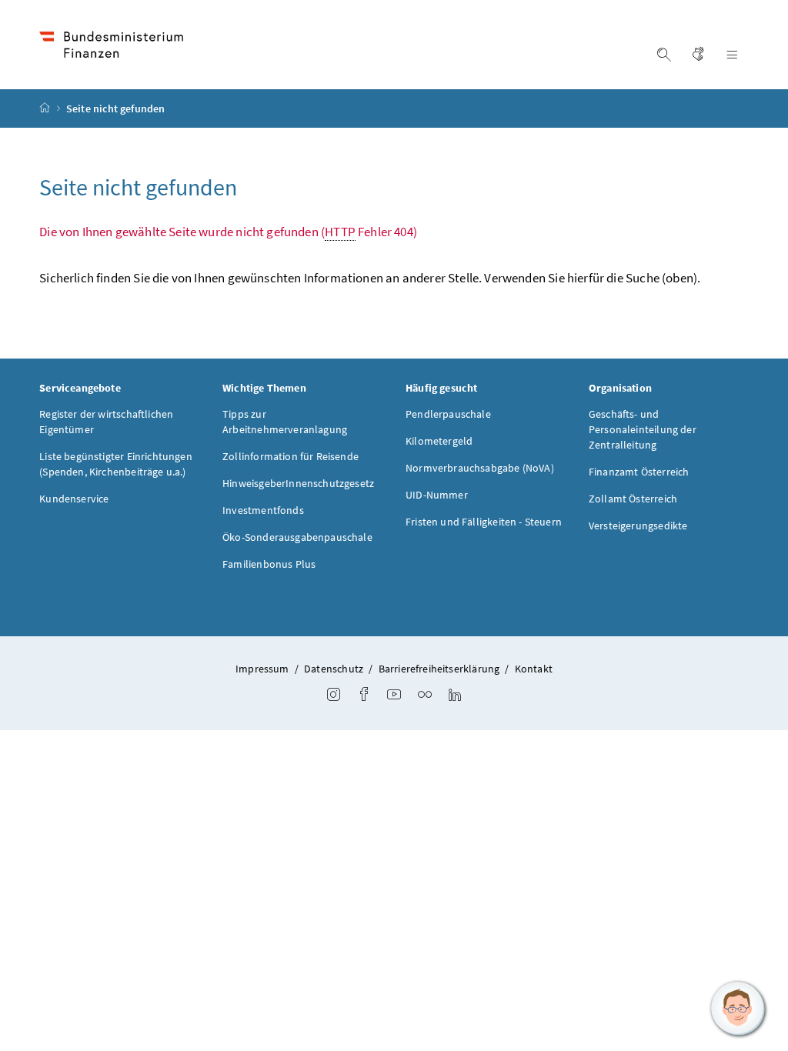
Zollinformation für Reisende (290, 456)
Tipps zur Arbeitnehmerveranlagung (284, 421)
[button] (738, 1009)
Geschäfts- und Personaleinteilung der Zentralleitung (642, 429)
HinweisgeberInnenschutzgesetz (298, 483)
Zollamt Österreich (633, 498)
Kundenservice (74, 498)
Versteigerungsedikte (638, 525)
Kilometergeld (439, 441)
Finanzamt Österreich (639, 472)
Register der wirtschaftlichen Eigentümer (106, 421)
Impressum (262, 669)
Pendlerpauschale (448, 414)
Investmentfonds (263, 510)
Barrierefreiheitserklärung (439, 669)
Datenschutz (333, 669)
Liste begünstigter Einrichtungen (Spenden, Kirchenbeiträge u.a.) (115, 464)
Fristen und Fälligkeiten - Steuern (484, 522)
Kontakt (534, 669)
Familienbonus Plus (269, 564)
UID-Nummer (437, 495)
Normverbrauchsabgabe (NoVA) (480, 468)
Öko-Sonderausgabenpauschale (297, 537)
